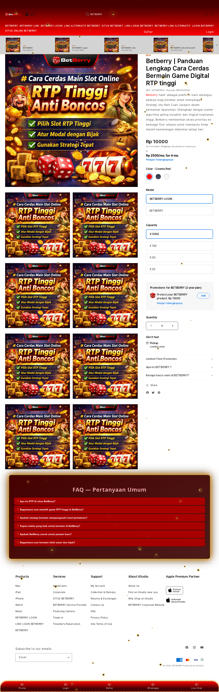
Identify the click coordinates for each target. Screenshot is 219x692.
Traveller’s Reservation (66, 623)
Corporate (59, 592)
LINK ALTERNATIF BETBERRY (82, 25)
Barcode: (171, 90)
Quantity (151, 317)
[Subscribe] (68, 657)
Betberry (152, 95)
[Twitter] (154, 393)
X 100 (153, 245)
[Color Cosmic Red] (149, 176)
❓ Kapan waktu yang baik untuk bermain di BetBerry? (48, 525)
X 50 (153, 257)
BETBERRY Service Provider (70, 604)
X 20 (152, 269)
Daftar (109, 688)
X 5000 (154, 234)
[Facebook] (148, 393)
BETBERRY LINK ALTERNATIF (172, 25)
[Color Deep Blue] (158, 176)
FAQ (93, 611)
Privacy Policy (99, 617)
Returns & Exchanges (103, 598)
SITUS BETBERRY (112, 25)
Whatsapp (153, 688)
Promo (22, 688)
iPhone (19, 598)
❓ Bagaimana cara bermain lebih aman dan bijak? (45, 542)
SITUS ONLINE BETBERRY (21, 30)
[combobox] (120, 14)
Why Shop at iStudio (140, 598)
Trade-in (58, 617)
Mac (18, 585)
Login (66, 688)
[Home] (13, 14)
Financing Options (64, 611)
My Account (98, 585)
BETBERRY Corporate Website (146, 604)
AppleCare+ (60, 585)
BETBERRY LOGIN (51, 25)
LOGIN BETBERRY (203, 25)
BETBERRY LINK (29, 25)
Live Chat (196, 688)
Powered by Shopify (193, 665)
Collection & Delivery (103, 592)
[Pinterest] (159, 393)
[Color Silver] (166, 176)
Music (18, 611)
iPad (18, 592)
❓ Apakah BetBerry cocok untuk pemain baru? (44, 534)
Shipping (165, 146)
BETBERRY (11, 25)
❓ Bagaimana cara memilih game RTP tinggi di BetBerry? (50, 509)
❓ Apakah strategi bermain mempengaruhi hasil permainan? (51, 517)
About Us (133, 585)
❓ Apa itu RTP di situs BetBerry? (35, 501)
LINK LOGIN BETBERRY (139, 25)
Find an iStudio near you (143, 592)
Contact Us (97, 604)
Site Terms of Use (101, 623)
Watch (19, 604)
